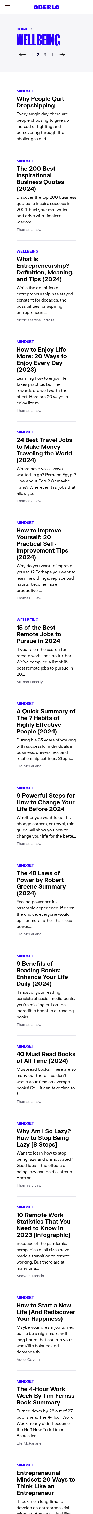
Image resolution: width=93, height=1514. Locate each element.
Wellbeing (27, 251)
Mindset (25, 91)
